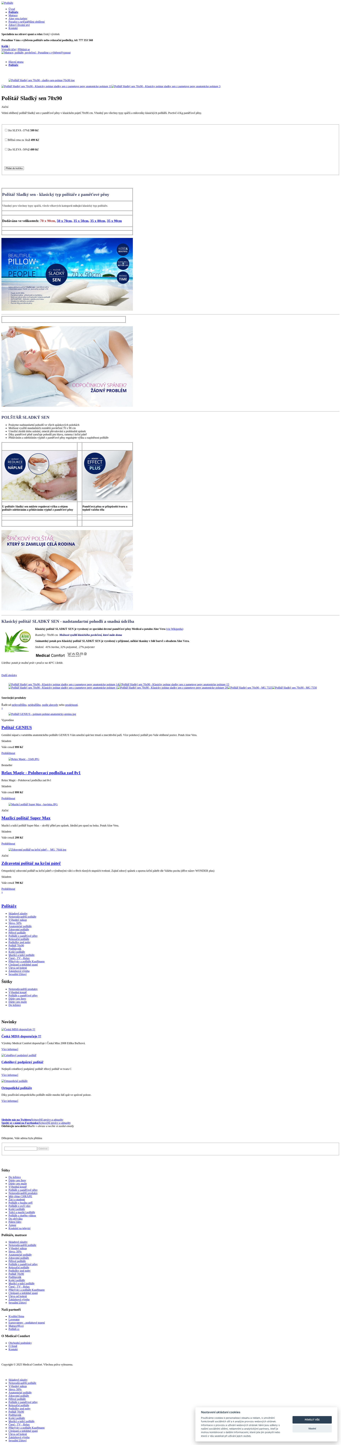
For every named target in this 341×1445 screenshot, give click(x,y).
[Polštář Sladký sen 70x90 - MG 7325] (250, 687)
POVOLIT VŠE (312, 1419)
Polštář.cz (14, 1329)
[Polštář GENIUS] (42, 714)
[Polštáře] (7, 2)
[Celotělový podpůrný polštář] (18, 1055)
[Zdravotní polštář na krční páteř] (37, 849)
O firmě (13, 1346)
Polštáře (9, 906)
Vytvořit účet (8, 49)
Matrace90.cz (16, 1325)
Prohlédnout (8, 753)
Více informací (9, 1049)
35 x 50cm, (81, 221)
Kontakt (13, 1349)
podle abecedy (50, 704)
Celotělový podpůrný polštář (22, 1062)
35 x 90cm (114, 221)
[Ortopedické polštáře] (14, 1081)
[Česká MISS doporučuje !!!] (18, 1029)
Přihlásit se (24, 49)
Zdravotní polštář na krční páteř (31, 863)
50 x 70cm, (65, 221)
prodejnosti (71, 704)
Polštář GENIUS (16, 727)
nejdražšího (34, 704)
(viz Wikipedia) (174, 628)
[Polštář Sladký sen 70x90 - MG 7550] (294, 687)
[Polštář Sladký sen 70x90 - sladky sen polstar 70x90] (42, 80)
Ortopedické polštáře (16, 1088)
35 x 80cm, (98, 221)
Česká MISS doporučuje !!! (21, 1036)
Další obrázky (9, 675)
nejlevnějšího (19, 704)
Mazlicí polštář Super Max (25, 818)
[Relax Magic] (24, 759)
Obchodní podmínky (20, 1342)
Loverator (14, 1319)
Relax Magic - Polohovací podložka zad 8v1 (41, 772)
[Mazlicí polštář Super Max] (33, 804)
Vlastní (312, 1428)
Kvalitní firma (16, 1316)
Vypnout (66, 52)
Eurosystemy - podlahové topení (27, 1322)
